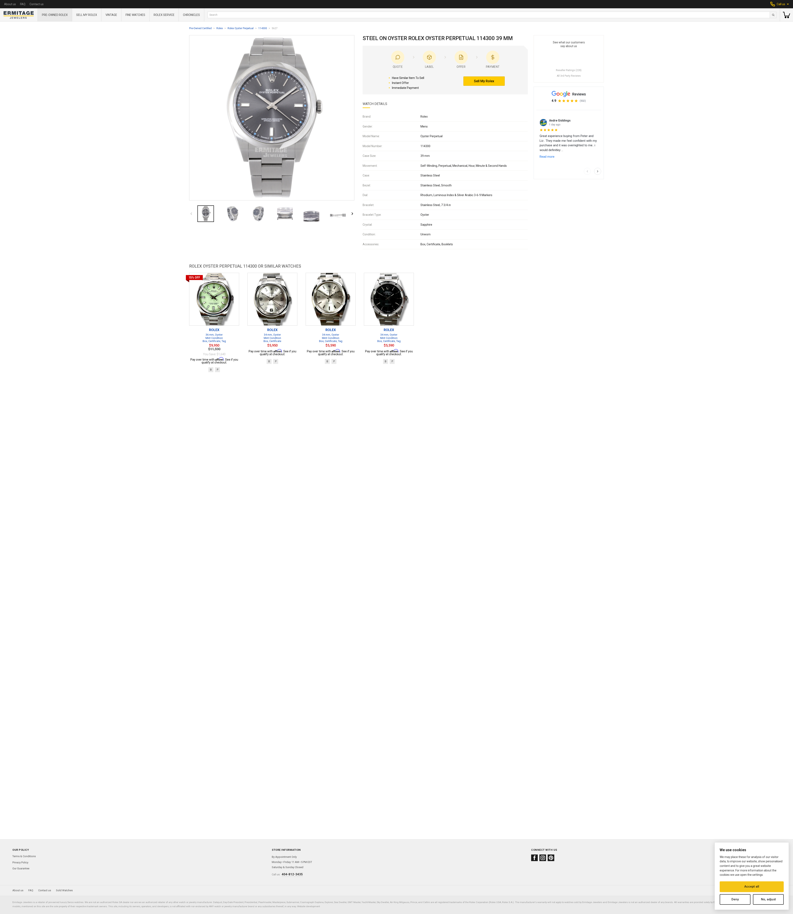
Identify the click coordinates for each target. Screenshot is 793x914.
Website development (308, 906)
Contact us (37, 4)
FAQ (22, 4)
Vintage (111, 15)
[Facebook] (534, 857)
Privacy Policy (20, 862)
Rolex (219, 28)
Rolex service (164, 15)
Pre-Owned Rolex (55, 15)
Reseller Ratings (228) (569, 70)
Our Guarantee (20, 868)
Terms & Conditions (24, 856)
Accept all (751, 886)
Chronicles (191, 15)
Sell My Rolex (86, 15)
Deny (735, 899)
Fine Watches (135, 15)
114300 (262, 28)
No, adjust (768, 899)
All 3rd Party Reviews (569, 76)
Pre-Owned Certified (200, 28)
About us (10, 4)
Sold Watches (64, 890)
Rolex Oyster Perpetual (241, 28)
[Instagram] (542, 857)
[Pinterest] (551, 857)
